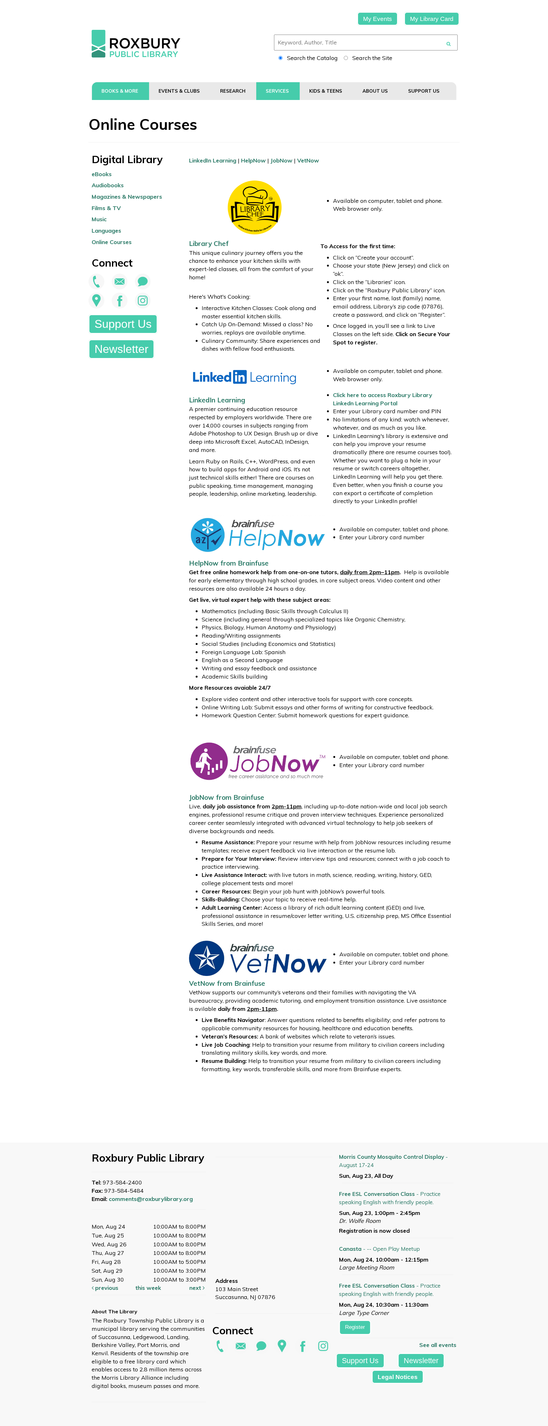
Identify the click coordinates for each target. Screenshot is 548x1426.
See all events (437, 1345)
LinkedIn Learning (212, 160)
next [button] (196, 1287)
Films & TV (106, 208)
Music (99, 219)
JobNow (281, 160)
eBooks (102, 174)
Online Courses (112, 242)
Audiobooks (108, 185)
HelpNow (253, 160)
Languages (106, 230)
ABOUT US (375, 91)
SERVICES (278, 91)
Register (355, 1327)
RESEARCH (233, 91)
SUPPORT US (424, 91)
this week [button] (148, 1287)
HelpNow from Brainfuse (229, 563)
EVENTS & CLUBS (180, 91)
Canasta (379, 1248)
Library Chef (210, 243)
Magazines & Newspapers (127, 196)
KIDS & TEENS (326, 91)
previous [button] (106, 1287)
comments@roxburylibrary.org (151, 1199)
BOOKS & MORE (120, 91)
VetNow (308, 160)
